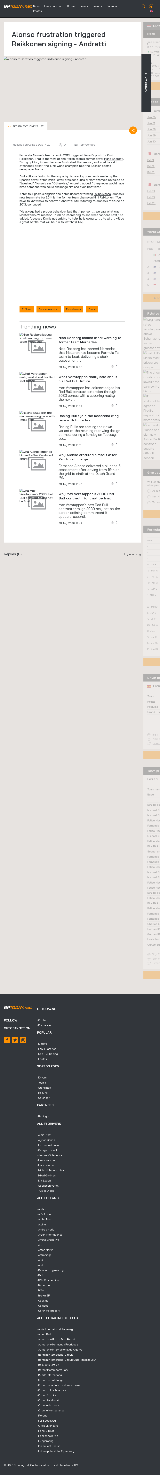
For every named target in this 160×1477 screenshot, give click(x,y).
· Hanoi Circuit (45, 1430)
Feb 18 (151, 191)
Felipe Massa (102, 194)
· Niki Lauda (44, 1180)
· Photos (42, 1059)
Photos (37, 10)
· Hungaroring (45, 1440)
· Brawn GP (43, 1295)
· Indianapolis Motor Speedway (55, 1451)
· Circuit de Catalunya (50, 1380)
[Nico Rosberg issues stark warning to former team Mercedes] (37, 338)
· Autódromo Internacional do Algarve (59, 1349)
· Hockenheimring (47, 1435)
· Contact (42, 1020)
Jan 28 (151, 129)
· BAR (40, 1275)
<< (26, 126)
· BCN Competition (48, 1280)
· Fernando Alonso (48, 1145)
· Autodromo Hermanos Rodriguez (57, 1344)
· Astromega (44, 1254)
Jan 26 (151, 117)
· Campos (42, 1305)
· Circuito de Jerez (48, 1405)
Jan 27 (151, 123)
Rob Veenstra (87, 144)
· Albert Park (44, 1334)
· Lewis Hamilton (46, 1048)
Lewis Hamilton (53, 6)
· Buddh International (50, 1374)
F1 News (26, 309)
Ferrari (88, 155)
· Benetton (43, 1285)
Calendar (112, 6)
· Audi (40, 1265)
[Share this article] (133, 130)
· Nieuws (42, 1043)
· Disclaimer (44, 1025)
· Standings (44, 1087)
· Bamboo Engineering (50, 1270)
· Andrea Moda (45, 1229)
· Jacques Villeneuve (49, 1155)
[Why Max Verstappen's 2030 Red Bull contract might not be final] (37, 496)
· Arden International (49, 1234)
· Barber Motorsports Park (52, 1369)
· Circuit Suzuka (46, 1395)
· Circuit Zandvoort (48, 1400)
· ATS (40, 1260)
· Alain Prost (44, 1134)
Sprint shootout (153, 64)
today (18, 6)
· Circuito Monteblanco (51, 1410)
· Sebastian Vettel (48, 1185)
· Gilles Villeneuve (47, 1425)
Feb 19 (151, 197)
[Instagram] (23, 1040)
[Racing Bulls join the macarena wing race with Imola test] (37, 416)
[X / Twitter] (15, 1040)
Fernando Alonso (31, 155)
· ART (40, 1244)
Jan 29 (151, 135)
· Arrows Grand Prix (48, 1239)
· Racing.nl (43, 1116)
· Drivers (42, 1077)
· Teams (41, 1082)
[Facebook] (7, 1040)
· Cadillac (42, 1300)
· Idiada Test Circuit (48, 1446)
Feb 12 (151, 166)
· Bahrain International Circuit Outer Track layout (66, 1359)
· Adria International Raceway (55, 1329)
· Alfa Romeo (44, 1214)
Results (97, 6)
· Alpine (41, 1224)
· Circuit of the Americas (51, 1390)
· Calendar (43, 1097)
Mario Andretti (113, 159)
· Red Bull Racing (47, 1053)
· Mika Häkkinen (46, 1175)
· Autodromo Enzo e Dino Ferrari (56, 1339)
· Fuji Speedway (46, 1420)
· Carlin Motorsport (48, 1310)
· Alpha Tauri (44, 1219)
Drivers (71, 6)
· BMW (40, 1290)
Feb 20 (151, 203)
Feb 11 (150, 160)
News (36, 6)
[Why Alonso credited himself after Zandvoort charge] (37, 455)
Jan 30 (151, 141)
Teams (84, 6)
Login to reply (132, 554)
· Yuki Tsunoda (45, 1190)
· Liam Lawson (45, 1165)
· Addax (41, 1209)
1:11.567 (155, 76)
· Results (42, 1092)
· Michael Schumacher (50, 1170)
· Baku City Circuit (48, 1364)
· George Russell (47, 1150)
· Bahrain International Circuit (55, 1354)
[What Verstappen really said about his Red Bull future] (37, 377)
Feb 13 (151, 172)
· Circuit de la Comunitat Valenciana (58, 1385)
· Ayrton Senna (46, 1140)
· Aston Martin (45, 1249)
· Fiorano (42, 1415)
